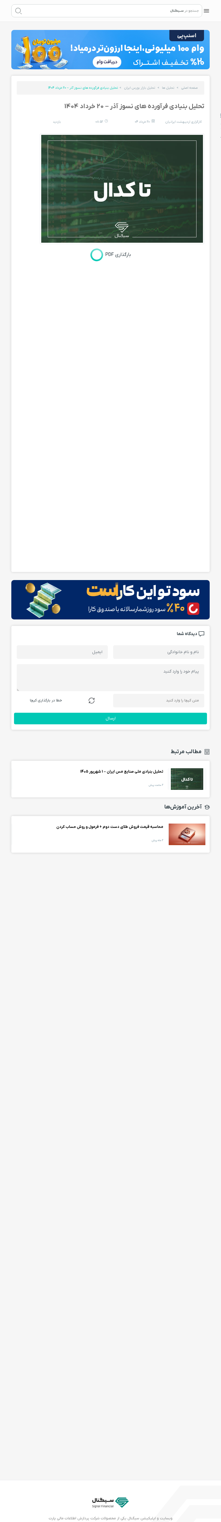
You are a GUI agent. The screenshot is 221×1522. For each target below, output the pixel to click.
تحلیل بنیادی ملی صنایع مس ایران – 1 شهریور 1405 (187, 779)
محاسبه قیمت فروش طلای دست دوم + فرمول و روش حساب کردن (187, 834)
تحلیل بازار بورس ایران (139, 88)
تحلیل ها (168, 88)
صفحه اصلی (189, 88)
